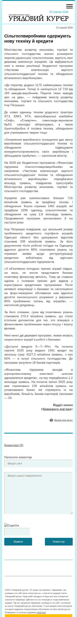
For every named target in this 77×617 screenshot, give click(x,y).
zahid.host (41, 612)
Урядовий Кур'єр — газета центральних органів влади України (38, 16)
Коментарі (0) (13, 445)
